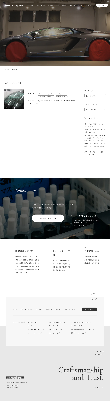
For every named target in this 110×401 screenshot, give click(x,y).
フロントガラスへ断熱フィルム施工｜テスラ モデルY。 (94, 131)
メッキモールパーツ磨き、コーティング (83, 329)
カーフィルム (32, 326)
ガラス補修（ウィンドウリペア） (81, 322)
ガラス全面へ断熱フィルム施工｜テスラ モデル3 (94, 153)
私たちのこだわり (26, 309)
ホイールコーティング (35, 333)
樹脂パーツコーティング (78, 333)
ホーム (7, 69)
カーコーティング (55, 94)
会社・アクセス (70, 309)
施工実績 (39, 309)
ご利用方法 (48, 309)
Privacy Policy (99, 354)
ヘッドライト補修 (76, 326)
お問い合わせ (102, 5)
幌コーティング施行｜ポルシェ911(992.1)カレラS (94, 125)
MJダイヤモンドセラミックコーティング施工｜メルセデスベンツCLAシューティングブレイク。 (95, 138)
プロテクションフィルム (56, 329)
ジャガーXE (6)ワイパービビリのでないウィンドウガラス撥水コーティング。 (52, 102)
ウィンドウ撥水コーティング (46, 96)
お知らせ (58, 309)
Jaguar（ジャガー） (61, 96)
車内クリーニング (54, 333)
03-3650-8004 (85, 216)
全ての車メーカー (43, 94)
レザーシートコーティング (36, 329)
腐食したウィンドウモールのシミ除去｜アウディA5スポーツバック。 (94, 146)
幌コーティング (53, 326)
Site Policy (100, 352)
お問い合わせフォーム (48, 218)
